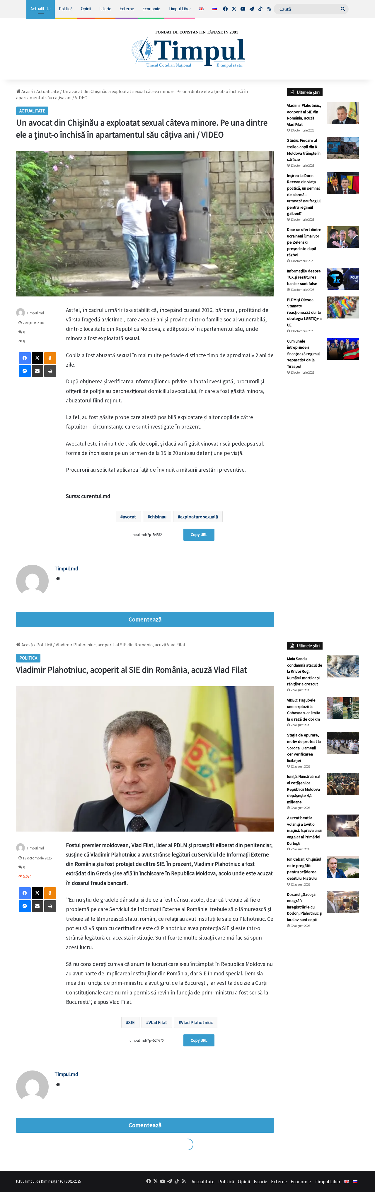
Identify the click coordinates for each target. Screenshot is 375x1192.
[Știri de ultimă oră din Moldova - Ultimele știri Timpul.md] (187, 49)
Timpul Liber (179, 8)
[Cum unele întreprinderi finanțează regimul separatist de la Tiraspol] (343, 349)
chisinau (158, 517)
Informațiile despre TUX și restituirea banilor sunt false (304, 277)
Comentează (145, 619)
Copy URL (199, 534)
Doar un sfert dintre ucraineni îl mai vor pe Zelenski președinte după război (304, 242)
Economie (151, 8)
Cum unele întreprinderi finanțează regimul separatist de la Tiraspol (303, 353)
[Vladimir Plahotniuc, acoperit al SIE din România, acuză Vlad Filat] (343, 113)
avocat (129, 517)
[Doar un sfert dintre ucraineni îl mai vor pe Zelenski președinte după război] (343, 237)
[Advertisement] (323, 478)
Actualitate (40, 8)
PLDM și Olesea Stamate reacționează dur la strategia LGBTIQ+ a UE (304, 312)
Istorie (105, 8)
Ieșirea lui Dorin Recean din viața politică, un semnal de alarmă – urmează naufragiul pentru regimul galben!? (304, 194)
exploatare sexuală (199, 517)
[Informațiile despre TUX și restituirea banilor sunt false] (343, 279)
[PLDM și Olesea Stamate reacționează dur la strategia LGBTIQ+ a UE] (343, 307)
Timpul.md (35, 312)
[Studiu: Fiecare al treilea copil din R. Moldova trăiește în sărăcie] (343, 148)
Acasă (27, 91)
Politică (66, 8)
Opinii (86, 8)
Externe (127, 8)
